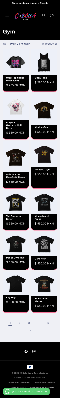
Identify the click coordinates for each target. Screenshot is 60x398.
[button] (7, 15)
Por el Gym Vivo (15, 257)
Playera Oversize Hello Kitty (14, 125)
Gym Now (40, 258)
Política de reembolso (35, 377)
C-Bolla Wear (27, 373)
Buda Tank (41, 77)
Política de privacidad (19, 383)
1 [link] (10, 323)
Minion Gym (42, 127)
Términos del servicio (44, 383)
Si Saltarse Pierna (41, 300)
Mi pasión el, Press (42, 217)
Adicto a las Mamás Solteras (15, 176)
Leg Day (11, 297)
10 (47, 323)
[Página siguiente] (30, 331)
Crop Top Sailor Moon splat (15, 79)
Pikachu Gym (42, 169)
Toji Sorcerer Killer (13, 217)
